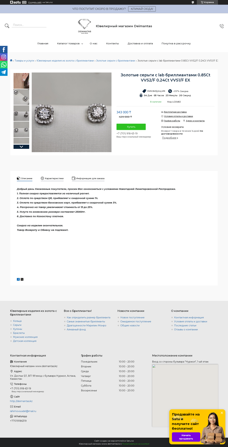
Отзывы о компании (186, 329)
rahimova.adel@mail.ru (23, 411)
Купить (131, 126)
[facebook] (18, 279)
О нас (93, 43)
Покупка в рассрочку (176, 43)
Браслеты (19, 333)
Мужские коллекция (25, 337)
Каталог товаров (68, 43)
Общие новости (130, 325)
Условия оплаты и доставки (190, 321)
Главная (42, 43)
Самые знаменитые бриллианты (86, 321)
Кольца (17, 321)
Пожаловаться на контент (135, 443)
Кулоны (17, 329)
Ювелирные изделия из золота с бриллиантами (65, 60)
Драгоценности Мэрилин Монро (86, 325)
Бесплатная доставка (175, 112)
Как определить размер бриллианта (88, 317)
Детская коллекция (24, 341)
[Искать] (7, 26)
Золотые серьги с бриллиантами (115, 60)
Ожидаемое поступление (135, 321)
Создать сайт (35, 2)
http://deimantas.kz (21, 401)
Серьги (17, 325)
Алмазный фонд (76, 329)
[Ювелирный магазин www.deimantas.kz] (84, 26)
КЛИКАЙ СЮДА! (142, 8)
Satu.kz (130, 441)
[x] (22, 279)
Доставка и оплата (140, 43)
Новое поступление (132, 317)
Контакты (112, 43)
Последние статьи (185, 325)
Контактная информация (189, 317)
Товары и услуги (24, 60)
